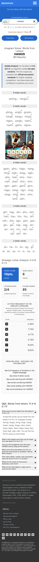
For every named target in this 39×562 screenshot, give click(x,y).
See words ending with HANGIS (19, 386)
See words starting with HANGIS (19, 379)
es (11, 534)
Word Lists (7, 519)
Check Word (10, 38)
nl (21, 534)
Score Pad (7, 522)
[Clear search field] (34, 21)
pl (25, 534)
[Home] (7, 3)
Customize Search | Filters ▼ (19, 32)
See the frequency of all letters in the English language (19, 372)
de (7, 534)
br (3, 534)
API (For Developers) (11, 527)
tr (29, 534)
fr (14, 534)
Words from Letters (11, 513)
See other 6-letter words (19, 376)
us (3, 538)
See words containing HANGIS (19, 383)
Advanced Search (10, 516)
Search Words (29, 38)
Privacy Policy (8, 525)
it (18, 534)
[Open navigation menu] (34, 3)
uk (33, 534)
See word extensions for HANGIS (19, 389)
